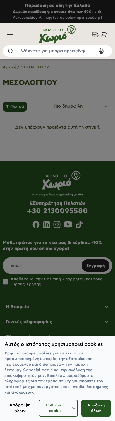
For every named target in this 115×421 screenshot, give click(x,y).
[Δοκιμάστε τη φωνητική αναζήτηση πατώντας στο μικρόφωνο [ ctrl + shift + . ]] (101, 51)
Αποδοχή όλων (96, 408)
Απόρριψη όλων (19, 408)
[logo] (57, 34)
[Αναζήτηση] (10, 51)
